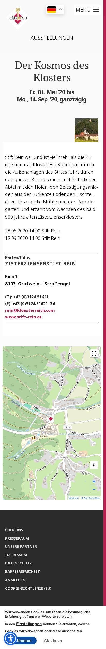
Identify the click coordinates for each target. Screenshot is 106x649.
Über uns (14, 529)
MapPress (74, 498)
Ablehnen (53, 640)
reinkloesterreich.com (30, 310)
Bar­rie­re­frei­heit (22, 571)
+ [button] (94, 481)
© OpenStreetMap (90, 498)
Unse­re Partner (21, 546)
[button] (83, 10)
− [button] (94, 489)
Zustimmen (20, 640)
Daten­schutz (18, 563)
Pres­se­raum (17, 538)
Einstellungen (29, 624)
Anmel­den (15, 580)
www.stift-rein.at (23, 317)
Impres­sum (16, 554)
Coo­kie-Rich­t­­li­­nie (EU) (28, 588)
